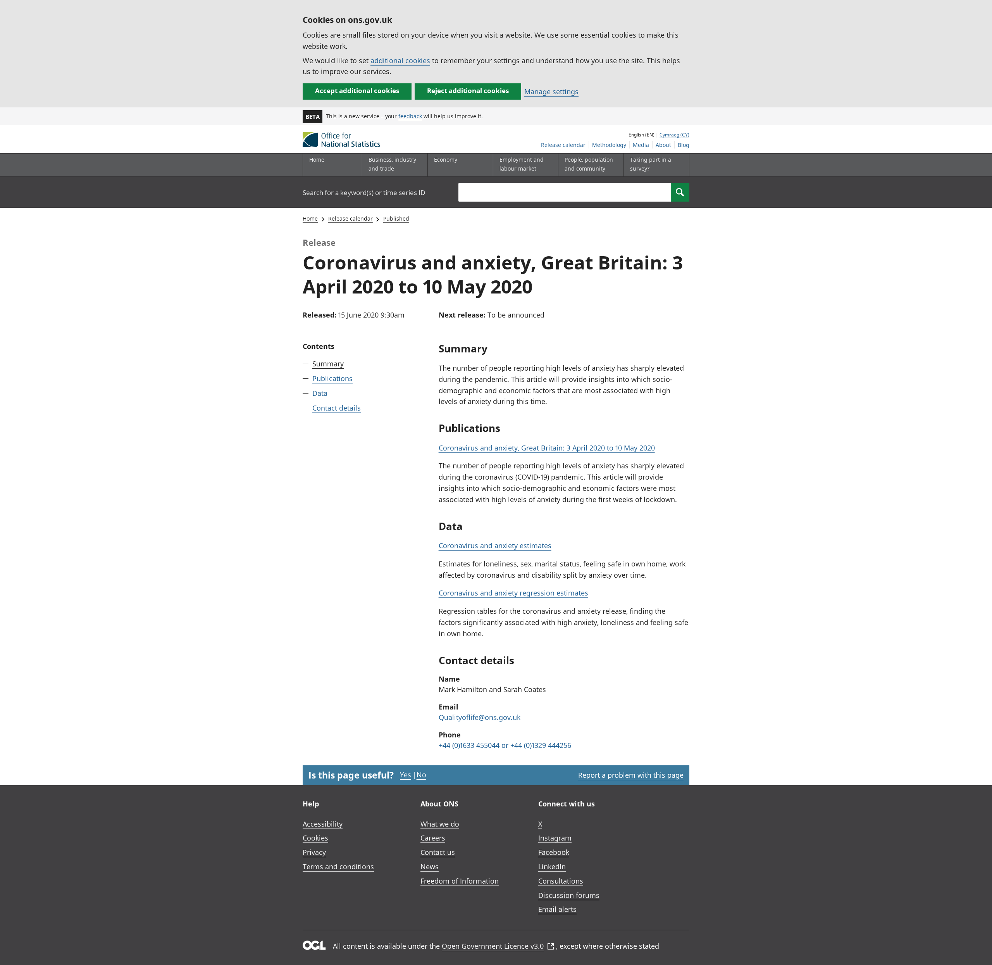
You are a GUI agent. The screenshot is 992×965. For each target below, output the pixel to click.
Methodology (609, 144)
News (429, 866)
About (663, 144)
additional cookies (400, 60)
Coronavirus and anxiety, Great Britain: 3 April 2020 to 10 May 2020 (547, 447)
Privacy (314, 852)
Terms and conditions (338, 866)
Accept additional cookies (357, 90)
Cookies (315, 837)
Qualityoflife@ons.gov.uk (479, 717)
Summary (328, 363)
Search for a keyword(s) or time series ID (364, 192)
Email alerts (557, 909)
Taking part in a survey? (650, 164)
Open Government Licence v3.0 (493, 946)
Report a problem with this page (631, 775)
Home (316, 159)
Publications (332, 378)
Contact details (336, 407)
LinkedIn (552, 866)
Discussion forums (568, 895)
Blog (683, 144)
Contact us (437, 852)
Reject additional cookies (468, 90)
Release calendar (563, 144)
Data (319, 392)
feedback (410, 116)
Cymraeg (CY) (674, 134)
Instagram (555, 837)
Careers (432, 837)
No (421, 774)
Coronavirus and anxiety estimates (495, 545)
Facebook (553, 852)
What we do (439, 824)
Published (396, 218)
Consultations (560, 881)
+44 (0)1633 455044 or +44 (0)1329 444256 (505, 745)
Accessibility (323, 824)
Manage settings (551, 91)
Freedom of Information (459, 881)
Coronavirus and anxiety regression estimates (513, 592)
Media (641, 144)
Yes (405, 774)
